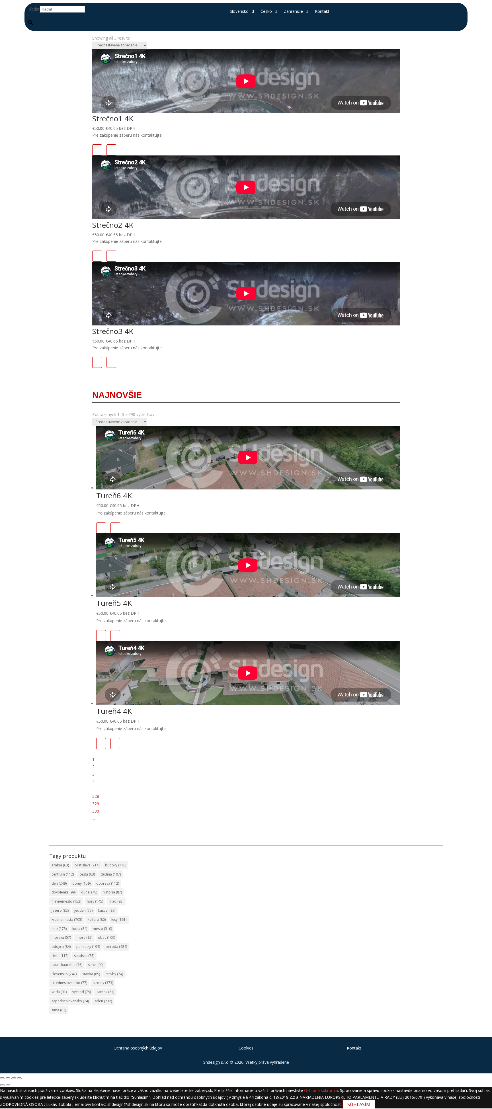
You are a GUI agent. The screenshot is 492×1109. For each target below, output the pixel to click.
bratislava (87, 865)
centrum (63, 874)
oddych (61, 946)
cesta (87, 874)
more (84, 937)
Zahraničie (293, 11)
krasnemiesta (67, 919)
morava (61, 937)
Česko (266, 11)
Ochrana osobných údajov (138, 1048)
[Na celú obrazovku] (8, 1078)
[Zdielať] (13, 1078)
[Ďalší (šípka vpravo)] (8, 1085)
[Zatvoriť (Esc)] (19, 1078)
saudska (84, 955)
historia (112, 892)
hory (95, 901)
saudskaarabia (67, 964)
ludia (79, 928)
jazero (60, 910)
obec (106, 937)
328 (95, 796)
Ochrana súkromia (321, 1090)
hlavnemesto (66, 901)
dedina (111, 874)
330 (95, 811)
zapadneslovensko (70, 1001)
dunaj (89, 892)
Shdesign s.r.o (216, 1062)
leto (59, 928)
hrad (116, 901)
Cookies (246, 1048)
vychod (81, 991)
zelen (103, 1001)
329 (95, 803)
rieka (60, 955)
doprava (107, 883)
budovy (115, 865)
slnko (95, 964)
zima (59, 1010)
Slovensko (239, 11)
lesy (118, 919)
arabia (60, 865)
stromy (103, 982)
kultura (97, 919)
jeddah (83, 910)
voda (59, 991)
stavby (114, 973)
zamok (105, 991)
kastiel (106, 910)
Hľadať (33, 9)
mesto (102, 928)
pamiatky (88, 946)
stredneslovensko (69, 982)
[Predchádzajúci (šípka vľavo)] (2, 1085)
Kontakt (322, 11)
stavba (91, 973)
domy (81, 883)
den (59, 883)
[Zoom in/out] (2, 1078)
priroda (116, 946)
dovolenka (63, 892)
